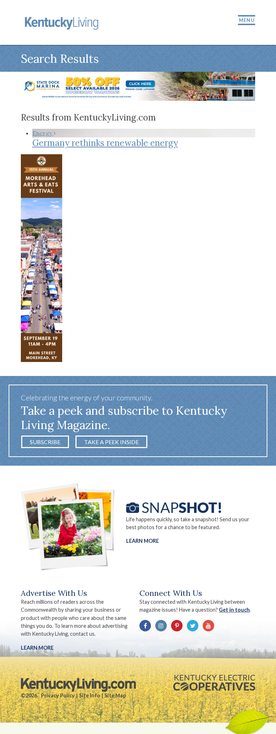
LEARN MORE (37, 648)
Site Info (89, 695)
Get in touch (234, 610)
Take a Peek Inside (111, 441)
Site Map (115, 695)
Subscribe (45, 441)
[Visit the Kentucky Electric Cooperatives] (214, 683)
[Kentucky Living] (63, 22)
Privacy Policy (58, 695)
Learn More (142, 541)
